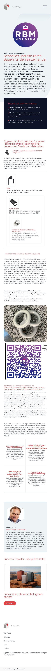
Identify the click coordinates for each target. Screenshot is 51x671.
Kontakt (6, 649)
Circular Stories (9, 641)
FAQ (5, 645)
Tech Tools (7, 633)
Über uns (7, 637)
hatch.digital (20, 669)
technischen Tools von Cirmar (13, 293)
